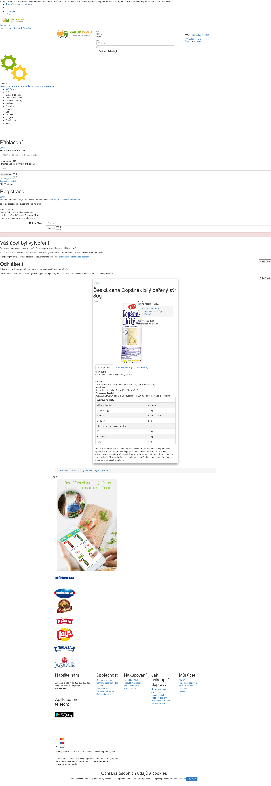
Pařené (147, 314)
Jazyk (187, 34)
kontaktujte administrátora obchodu (73, 256)
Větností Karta (102, 688)
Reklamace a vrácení (160, 700)
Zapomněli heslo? (8, 181)
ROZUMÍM (192, 779)
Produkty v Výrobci (132, 682)
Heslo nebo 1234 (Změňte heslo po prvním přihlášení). (18, 162)
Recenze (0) (142, 367)
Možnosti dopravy (159, 697)
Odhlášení (27, 28)
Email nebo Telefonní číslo (13, 150)
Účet (2, 28)
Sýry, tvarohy (150, 311)
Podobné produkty (124, 367)
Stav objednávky (131, 685)
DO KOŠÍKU (198, 40)
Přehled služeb (158, 703)
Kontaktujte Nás (103, 694)
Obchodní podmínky (105, 680)
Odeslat (51, 227)
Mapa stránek (130, 688)
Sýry (161, 311)
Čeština (205, 34)
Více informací (179, 778)
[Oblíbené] (96, 301)
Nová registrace (7, 178)
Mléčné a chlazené (150, 308)
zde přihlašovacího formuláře (67, 199)
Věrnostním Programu (106, 691)
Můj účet (183, 680)
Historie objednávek (13, 28)
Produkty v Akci (131, 680)
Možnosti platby (158, 694)
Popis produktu (104, 367)
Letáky (182, 691)
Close (97, 282)
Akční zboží (11, 89)
